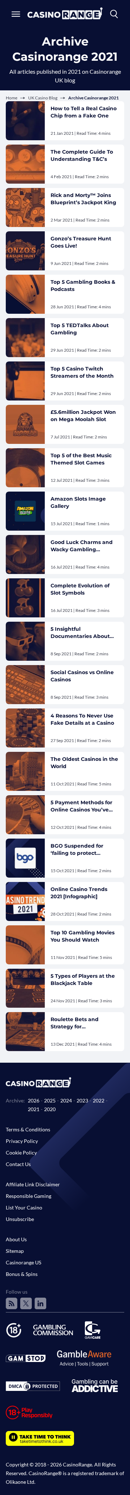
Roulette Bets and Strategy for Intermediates (75, 1023)
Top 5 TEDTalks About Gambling (80, 329)
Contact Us (18, 1164)
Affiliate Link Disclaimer (33, 1184)
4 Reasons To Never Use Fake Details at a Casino (82, 719)
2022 (98, 1100)
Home (11, 97)
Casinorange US (23, 1262)
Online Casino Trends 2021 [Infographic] (79, 893)
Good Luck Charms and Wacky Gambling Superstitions (82, 546)
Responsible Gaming (28, 1196)
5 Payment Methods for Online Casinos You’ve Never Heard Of (81, 806)
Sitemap (15, 1251)
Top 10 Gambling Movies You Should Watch (82, 936)
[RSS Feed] (11, 1303)
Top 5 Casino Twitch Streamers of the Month (82, 372)
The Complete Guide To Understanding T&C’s (82, 155)
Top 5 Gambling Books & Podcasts (83, 285)
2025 (50, 1100)
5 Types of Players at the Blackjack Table (83, 979)
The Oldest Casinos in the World (84, 763)
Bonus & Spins (22, 1274)
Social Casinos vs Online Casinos (82, 676)
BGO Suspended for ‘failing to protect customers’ (77, 850)
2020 (50, 1109)
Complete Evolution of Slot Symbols (80, 589)
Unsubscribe (20, 1219)
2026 (33, 1100)
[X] (26, 1303)
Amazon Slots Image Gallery (78, 502)
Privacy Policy (22, 1141)
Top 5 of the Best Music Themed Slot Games (81, 459)
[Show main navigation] (16, 14)
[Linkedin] (40, 1303)
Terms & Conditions (28, 1129)
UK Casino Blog (42, 97)
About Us (16, 1239)
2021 (33, 1109)
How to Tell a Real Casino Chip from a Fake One (84, 112)
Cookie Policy (21, 1152)
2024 (66, 1100)
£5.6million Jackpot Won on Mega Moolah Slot (83, 416)
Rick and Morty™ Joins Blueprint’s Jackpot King (83, 199)
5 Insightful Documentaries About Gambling (80, 633)
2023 (82, 1100)
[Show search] (114, 14)
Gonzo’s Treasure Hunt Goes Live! (81, 242)
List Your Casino (24, 1207)
